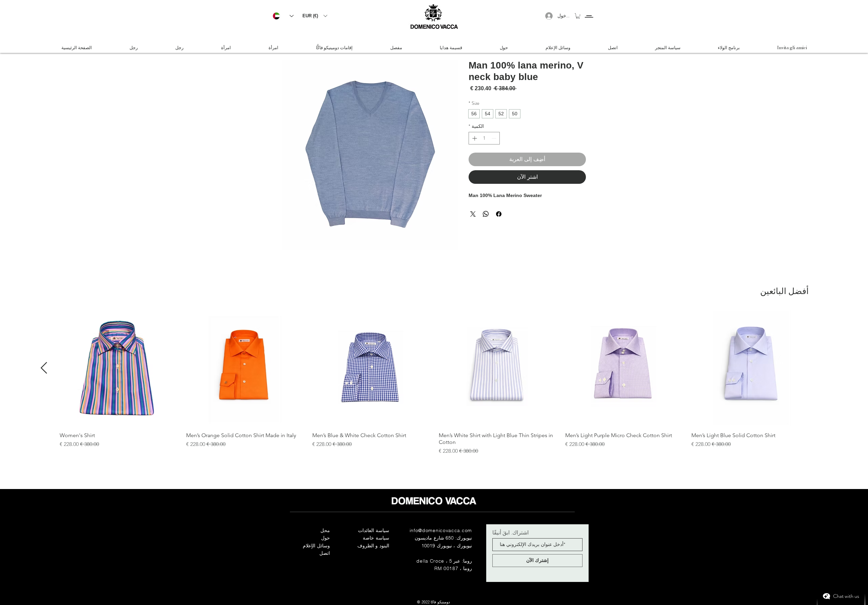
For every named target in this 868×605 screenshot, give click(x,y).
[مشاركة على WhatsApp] (486, 214)
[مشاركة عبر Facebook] (499, 214)
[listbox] (314, 15)
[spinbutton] (484, 138)
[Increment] (474, 138)
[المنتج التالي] (44, 368)
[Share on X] (473, 214)
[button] (314, 15)
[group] (434, 382)
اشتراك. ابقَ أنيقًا (510, 532)
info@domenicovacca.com (441, 530)
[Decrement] (494, 138)
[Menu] (588, 10)
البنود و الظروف (373, 546)
